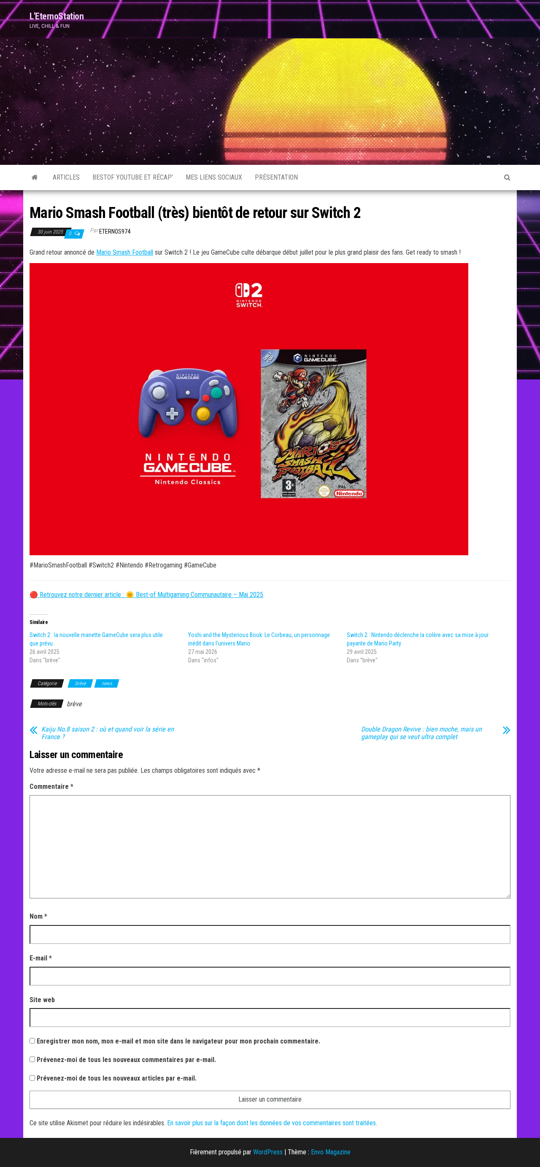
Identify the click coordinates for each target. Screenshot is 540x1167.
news (107, 683)
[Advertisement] (270, 102)
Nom (38, 916)
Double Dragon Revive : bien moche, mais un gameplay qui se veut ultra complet (421, 733)
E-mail (41, 958)
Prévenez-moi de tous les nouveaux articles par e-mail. (117, 1078)
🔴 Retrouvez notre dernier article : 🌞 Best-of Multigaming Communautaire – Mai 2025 (146, 595)
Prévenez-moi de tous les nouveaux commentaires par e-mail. (126, 1060)
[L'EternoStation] (34, 177)
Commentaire (51, 786)
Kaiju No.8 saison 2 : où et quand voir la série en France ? (107, 733)
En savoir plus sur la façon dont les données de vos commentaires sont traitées (271, 1123)
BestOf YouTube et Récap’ (132, 177)
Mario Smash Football (124, 252)
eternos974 (114, 231)
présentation (276, 177)
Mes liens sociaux (214, 177)
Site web (42, 1000)
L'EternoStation (57, 16)
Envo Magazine (331, 1152)
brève (80, 683)
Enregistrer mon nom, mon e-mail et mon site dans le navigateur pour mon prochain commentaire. (178, 1041)
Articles (66, 177)
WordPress (268, 1152)
